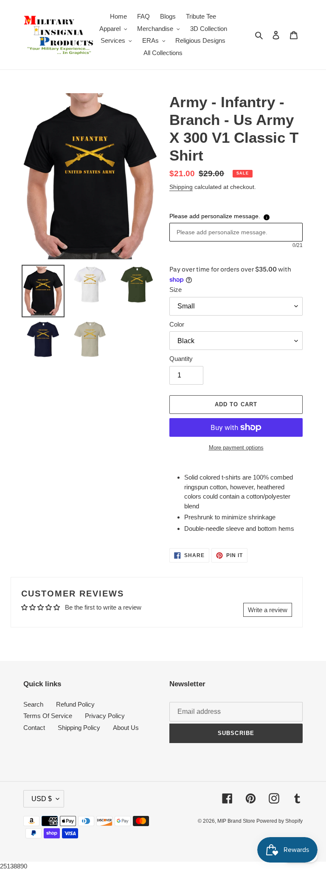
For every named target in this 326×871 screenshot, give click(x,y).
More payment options (236, 447)
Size (175, 289)
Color (176, 324)
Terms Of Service (47, 715)
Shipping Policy (79, 727)
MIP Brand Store (236, 821)
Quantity (181, 358)
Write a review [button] (267, 609)
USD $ (41, 798)
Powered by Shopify (279, 821)
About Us (126, 727)
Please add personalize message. (214, 216)
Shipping (181, 186)
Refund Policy (75, 704)
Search (33, 704)
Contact (34, 727)
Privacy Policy (105, 715)
